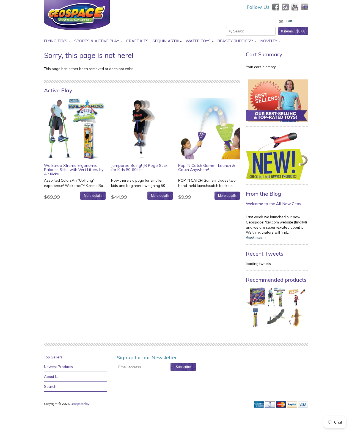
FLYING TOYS (55, 40)
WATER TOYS (198, 40)
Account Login (296, 6)
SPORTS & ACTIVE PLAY (96, 40)
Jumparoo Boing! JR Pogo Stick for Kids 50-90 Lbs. (139, 167)
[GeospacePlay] (77, 31)
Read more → (256, 237)
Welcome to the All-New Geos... (275, 203)
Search (50, 386)
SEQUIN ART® (166, 40)
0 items (287, 31)
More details (93, 195)
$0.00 (300, 31)
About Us (51, 376)
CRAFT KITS (137, 40)
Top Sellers (53, 357)
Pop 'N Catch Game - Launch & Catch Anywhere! (206, 167)
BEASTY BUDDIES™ (236, 40)
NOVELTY (268, 40)
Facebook (275, 7)
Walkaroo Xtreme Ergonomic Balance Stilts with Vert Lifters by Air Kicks (73, 169)
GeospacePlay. (80, 404)
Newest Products (58, 366)
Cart (289, 21)
